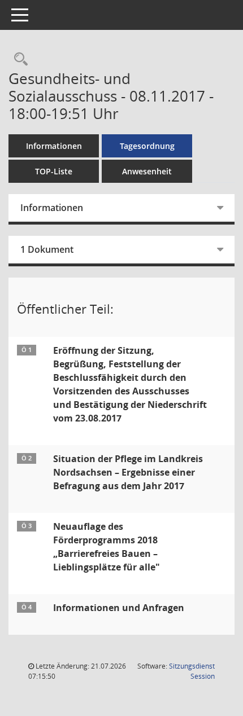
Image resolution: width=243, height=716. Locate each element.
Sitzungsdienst (192, 671)
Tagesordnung (147, 145)
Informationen (54, 145)
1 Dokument (46, 249)
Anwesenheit (147, 171)
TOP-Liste (53, 171)
